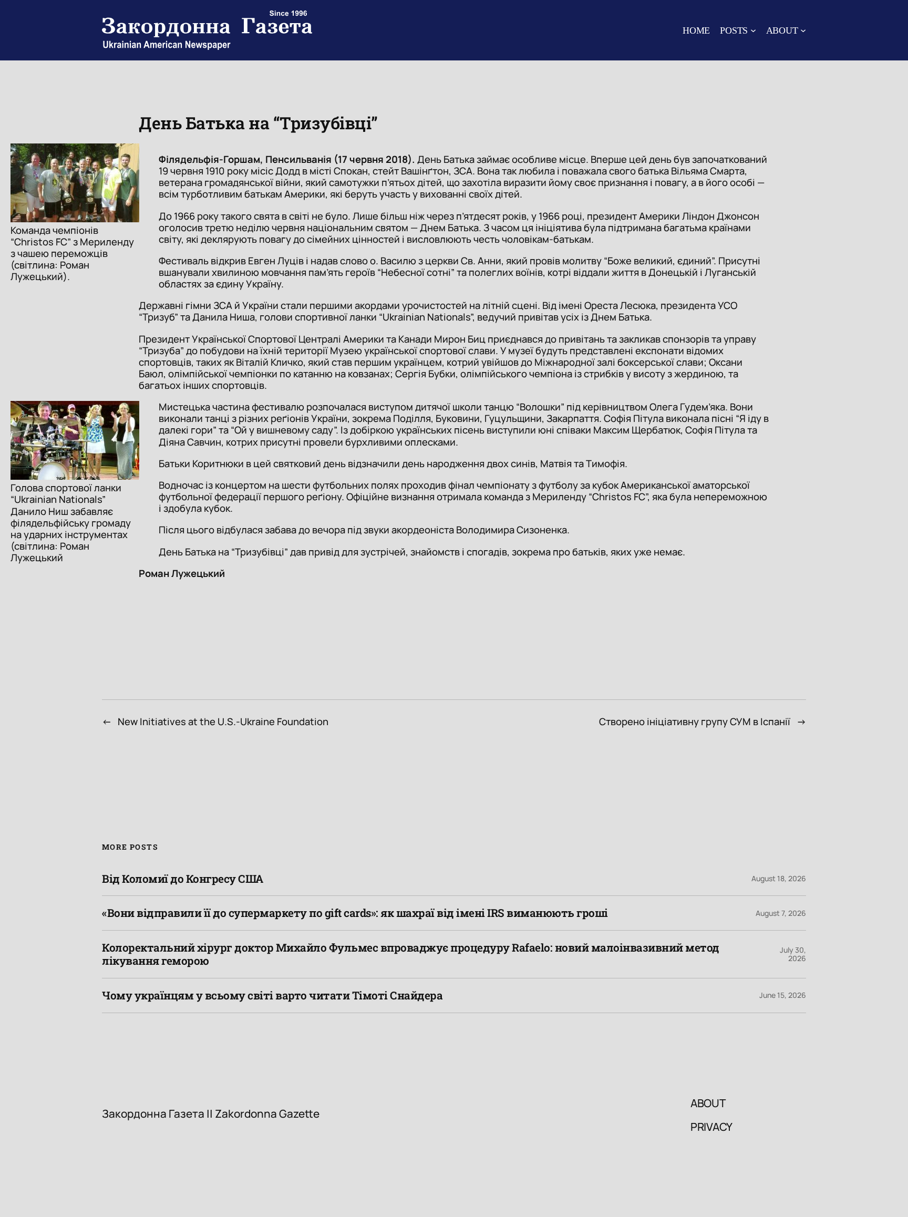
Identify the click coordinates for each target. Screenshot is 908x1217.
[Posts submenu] (753, 30)
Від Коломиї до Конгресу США (182, 878)
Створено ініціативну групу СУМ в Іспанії (694, 721)
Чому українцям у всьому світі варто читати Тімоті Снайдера (272, 995)
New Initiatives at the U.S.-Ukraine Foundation (223, 721)
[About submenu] (803, 30)
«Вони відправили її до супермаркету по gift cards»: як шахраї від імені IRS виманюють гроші (355, 913)
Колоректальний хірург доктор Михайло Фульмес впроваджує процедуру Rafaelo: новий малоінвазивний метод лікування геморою (410, 954)
